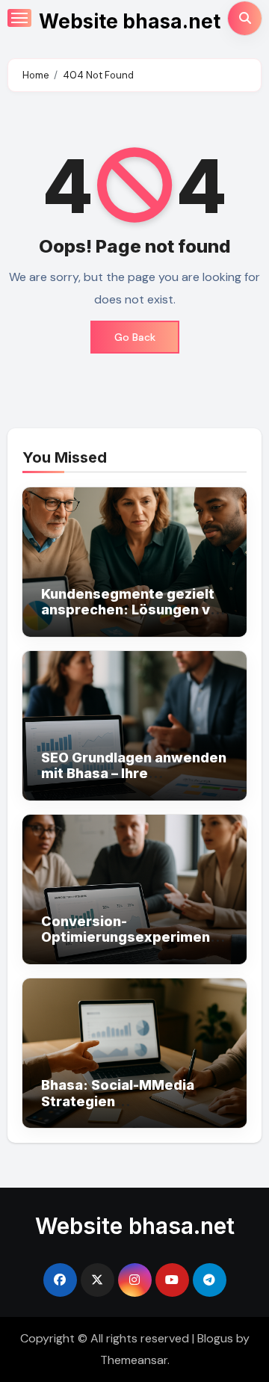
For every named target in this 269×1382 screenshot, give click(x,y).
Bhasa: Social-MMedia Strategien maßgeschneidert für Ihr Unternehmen (124, 1109)
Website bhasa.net (129, 21)
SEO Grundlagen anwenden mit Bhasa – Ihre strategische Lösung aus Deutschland (133, 782)
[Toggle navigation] (19, 18)
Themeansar (133, 1360)
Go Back (134, 337)
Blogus (215, 1338)
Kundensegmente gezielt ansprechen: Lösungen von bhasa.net (134, 610)
